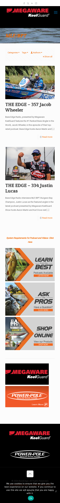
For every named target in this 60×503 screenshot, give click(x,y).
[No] (56, 491)
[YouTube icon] (32, 3)
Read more (47, 137)
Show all (48, 56)
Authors (36, 52)
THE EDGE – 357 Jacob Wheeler (28, 107)
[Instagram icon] (36, 3)
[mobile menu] (55, 12)
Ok (30, 498)
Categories (13, 52)
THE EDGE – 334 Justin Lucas (29, 188)
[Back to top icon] (30, 473)
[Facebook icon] (24, 3)
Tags (24, 52)
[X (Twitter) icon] (28, 3)
